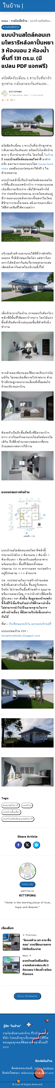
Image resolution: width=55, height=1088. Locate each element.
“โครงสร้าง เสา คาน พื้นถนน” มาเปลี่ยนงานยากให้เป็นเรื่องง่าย (37, 944)
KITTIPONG (15, 91)
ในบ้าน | (13, 6)
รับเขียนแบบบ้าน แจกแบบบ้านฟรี (30, 624)
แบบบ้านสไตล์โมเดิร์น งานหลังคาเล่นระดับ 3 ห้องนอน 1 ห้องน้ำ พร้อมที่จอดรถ (37, 967)
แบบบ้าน (26, 805)
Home (4, 20)
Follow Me (27, 884)
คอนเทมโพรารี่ (10, 805)
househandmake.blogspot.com (20, 635)
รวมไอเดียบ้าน (19, 20)
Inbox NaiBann (44, 1068)
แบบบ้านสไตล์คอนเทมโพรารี (18, 818)
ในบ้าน (48, 154)
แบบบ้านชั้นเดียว (11, 812)
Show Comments (27, 995)
